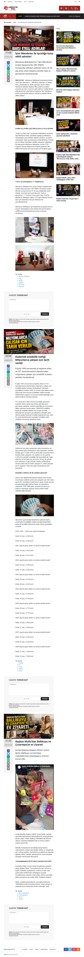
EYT (20, 665)
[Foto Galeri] (79, 1)
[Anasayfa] (5, 1)
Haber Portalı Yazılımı (12, 954)
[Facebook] (8, 62)
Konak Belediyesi (23, 895)
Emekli (20, 667)
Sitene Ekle (31, 1)
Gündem (21, 669)
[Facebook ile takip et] (66, 949)
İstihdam (21, 282)
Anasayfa (24, 949)
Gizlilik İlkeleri (44, 949)
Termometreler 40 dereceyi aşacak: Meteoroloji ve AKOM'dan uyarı (42, 16)
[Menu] (61, 8)
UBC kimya (21, 284)
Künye (31, 949)
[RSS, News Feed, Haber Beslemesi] (78, 949)
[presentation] (10, 16)
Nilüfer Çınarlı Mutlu (24, 893)
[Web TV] (75, 1)
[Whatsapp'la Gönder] (8, 71)
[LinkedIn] (8, 68)
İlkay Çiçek (21, 286)
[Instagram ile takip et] (74, 949)
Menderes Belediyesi (24, 276)
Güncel (20, 671)
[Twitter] (8, 65)
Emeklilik (21, 663)
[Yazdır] (8, 77)
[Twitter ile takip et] (70, 949)
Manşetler (10, 1)
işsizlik (20, 280)
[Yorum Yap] (8, 80)
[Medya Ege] (11, 8)
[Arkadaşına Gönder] (8, 74)
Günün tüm (74, 16)
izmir (20, 278)
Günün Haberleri (18, 1)
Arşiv (25, 1)
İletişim (37, 949)
